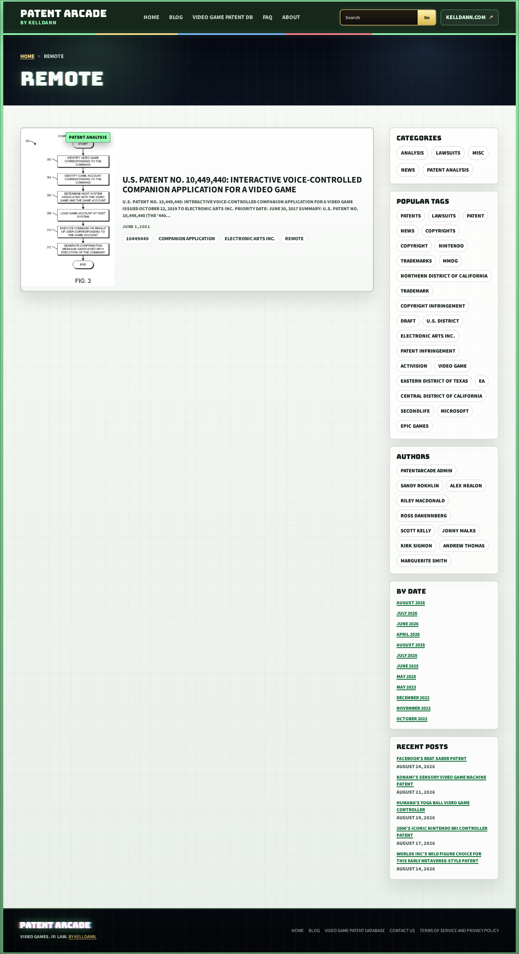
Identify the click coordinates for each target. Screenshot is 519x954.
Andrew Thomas (464, 545)
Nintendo (451, 246)
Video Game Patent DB (223, 17)
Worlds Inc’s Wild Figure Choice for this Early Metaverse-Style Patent (439, 857)
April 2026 (408, 634)
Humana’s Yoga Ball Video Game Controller (433, 806)
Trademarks (416, 261)
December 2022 (413, 697)
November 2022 (414, 708)
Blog (176, 17)
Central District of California (441, 396)
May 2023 (406, 687)
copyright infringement (433, 306)
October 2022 (412, 718)
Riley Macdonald (423, 500)
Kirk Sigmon (416, 545)
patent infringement (428, 351)
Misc (478, 153)
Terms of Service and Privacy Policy (459, 930)
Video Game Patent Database (355, 930)
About (291, 17)
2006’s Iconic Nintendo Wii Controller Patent (442, 832)
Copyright (414, 246)
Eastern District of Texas (434, 381)
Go (426, 17)
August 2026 (411, 602)
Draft (408, 321)
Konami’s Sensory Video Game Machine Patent (441, 781)
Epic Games (415, 426)
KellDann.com (466, 17)
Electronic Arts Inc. (428, 336)
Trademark (415, 291)
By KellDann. (83, 936)
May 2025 (406, 676)
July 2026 (407, 613)
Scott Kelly (416, 530)
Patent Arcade (55, 925)
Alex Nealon (466, 485)
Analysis (412, 153)
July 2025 (407, 655)
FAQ (267, 17)
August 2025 (411, 645)
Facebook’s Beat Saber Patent (432, 758)
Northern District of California (444, 276)
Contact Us (402, 930)
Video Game (452, 366)
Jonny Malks (459, 530)
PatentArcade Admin (427, 470)
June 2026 (407, 623)
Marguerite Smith (424, 560)
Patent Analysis (448, 170)
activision (414, 366)
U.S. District (443, 321)
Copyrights (440, 231)
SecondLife (415, 411)
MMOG (450, 261)
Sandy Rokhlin (420, 485)
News (408, 170)
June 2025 (407, 666)
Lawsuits (448, 153)
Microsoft (455, 411)
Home (151, 17)
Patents (411, 216)
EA (482, 381)
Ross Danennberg (424, 515)
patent (475, 216)
